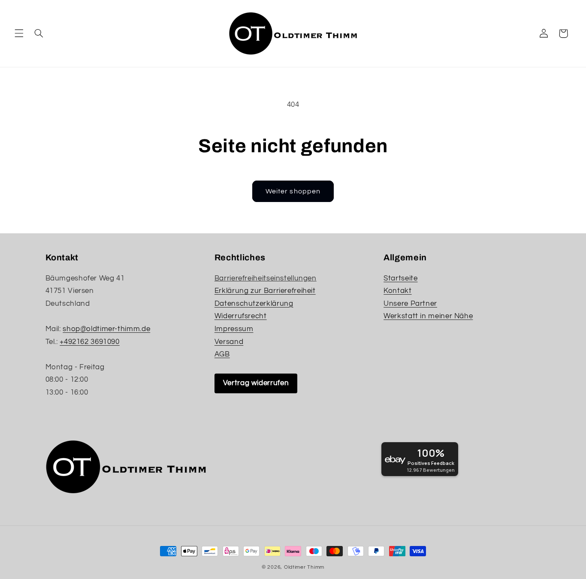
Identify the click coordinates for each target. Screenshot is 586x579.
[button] (19, 33)
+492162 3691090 (89, 342)
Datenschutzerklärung (253, 304)
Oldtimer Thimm (304, 567)
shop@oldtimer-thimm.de (106, 329)
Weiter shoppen (293, 191)
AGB (222, 354)
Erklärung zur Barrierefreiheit (265, 291)
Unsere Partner (410, 304)
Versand (228, 342)
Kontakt (397, 291)
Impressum (234, 329)
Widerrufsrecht (240, 316)
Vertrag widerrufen (256, 383)
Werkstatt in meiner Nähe (428, 316)
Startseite (400, 278)
